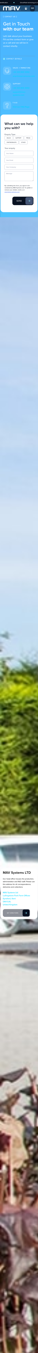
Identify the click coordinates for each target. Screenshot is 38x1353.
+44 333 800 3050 (21, 72)
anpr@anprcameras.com (24, 76)
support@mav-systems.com (19, 93)
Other (23, 142)
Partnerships (11, 142)
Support (18, 138)
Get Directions (12, 913)
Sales (9, 138)
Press (28, 138)
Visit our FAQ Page (21, 106)
